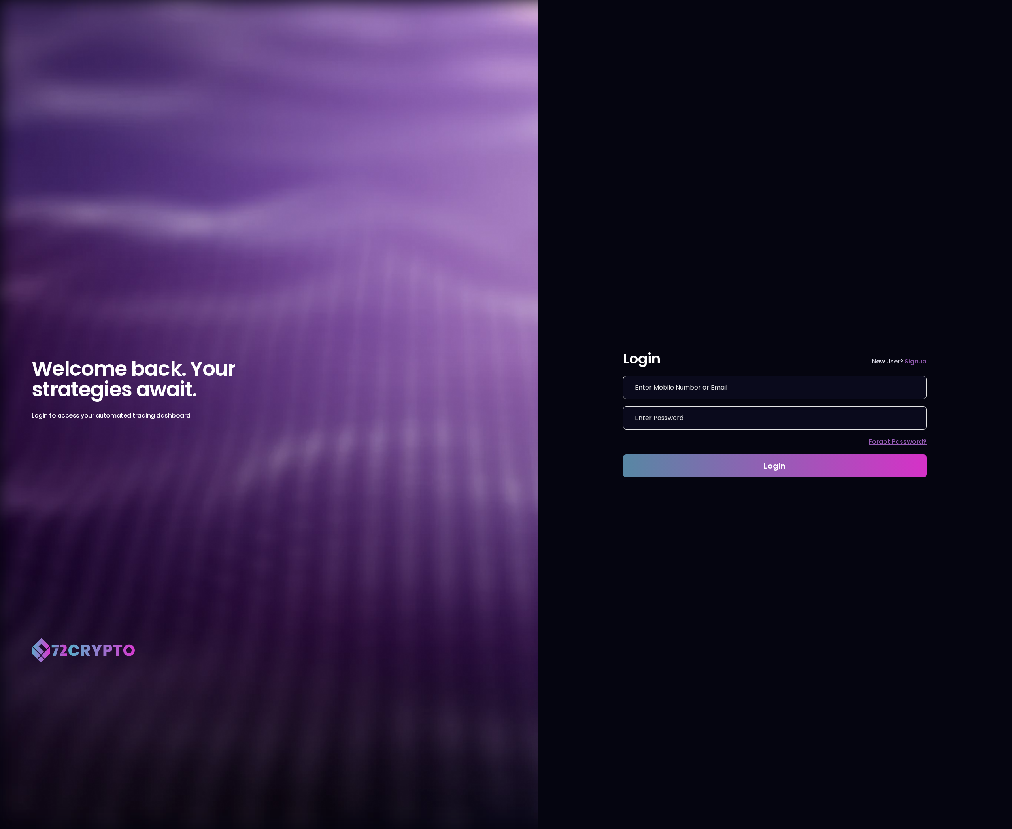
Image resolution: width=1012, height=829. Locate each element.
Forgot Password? (898, 441)
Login (775, 465)
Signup (915, 361)
